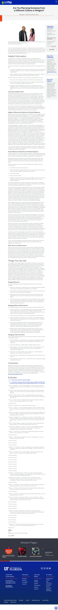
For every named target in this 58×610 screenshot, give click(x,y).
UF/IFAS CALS (37, 585)
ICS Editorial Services (49, 585)
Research (36, 587)
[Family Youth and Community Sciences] (8, 550)
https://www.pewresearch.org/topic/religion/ (21, 379)
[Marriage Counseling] (22, 551)
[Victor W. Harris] (49, 550)
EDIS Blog (24, 578)
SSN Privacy (13, 602)
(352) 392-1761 (9, 586)
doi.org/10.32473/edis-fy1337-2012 (51, 38)
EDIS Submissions (49, 582)
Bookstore (24, 580)
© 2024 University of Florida (10, 600)
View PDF (51, 49)
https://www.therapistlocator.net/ (15, 374)
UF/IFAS (36, 583)
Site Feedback (9, 585)
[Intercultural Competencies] (35, 551)
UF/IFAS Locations (36, 581)
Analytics (6, 602)
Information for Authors (49, 579)
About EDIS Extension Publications (49, 589)
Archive (27, 600)
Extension (36, 589)
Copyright (24, 584)
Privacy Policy (45, 600)
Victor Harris (53, 46)
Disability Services (36, 600)
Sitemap (21, 600)
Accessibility (25, 582)
